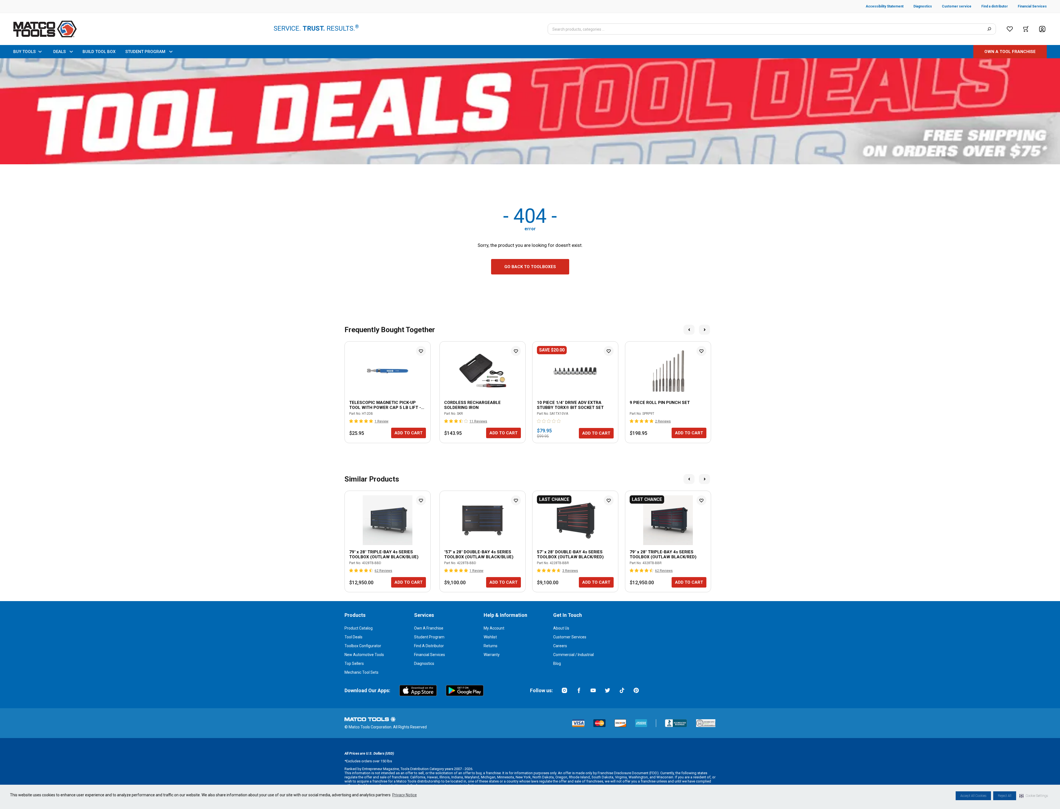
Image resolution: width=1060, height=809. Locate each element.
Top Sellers (354, 663)
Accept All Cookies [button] (973, 796)
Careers (560, 646)
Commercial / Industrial (573, 654)
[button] (1033, 795)
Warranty (492, 654)
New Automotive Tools (364, 654)
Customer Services (569, 637)
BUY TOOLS (24, 51)
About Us (561, 628)
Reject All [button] (1004, 796)
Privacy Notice (404, 795)
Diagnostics (424, 663)
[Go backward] (689, 330)
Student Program (429, 637)
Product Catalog (358, 628)
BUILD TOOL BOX (99, 51)
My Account (494, 628)
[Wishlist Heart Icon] (421, 351)
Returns (490, 646)
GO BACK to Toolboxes (530, 266)
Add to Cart (408, 432)
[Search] (989, 29)
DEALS (59, 51)
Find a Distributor (429, 646)
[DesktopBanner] (530, 111)
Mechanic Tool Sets (361, 672)
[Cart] (1025, 29)
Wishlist (490, 637)
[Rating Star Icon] (351, 421)
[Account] (1042, 29)
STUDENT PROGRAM (145, 51)
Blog (557, 663)
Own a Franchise (428, 628)
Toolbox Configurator (362, 646)
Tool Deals (353, 637)
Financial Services (429, 654)
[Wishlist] (1009, 29)
